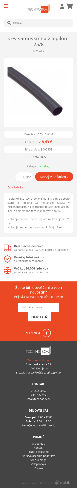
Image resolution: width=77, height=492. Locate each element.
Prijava (60, 6)
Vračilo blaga (38, 460)
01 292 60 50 (38, 390)
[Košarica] (69, 6)
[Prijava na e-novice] (39, 316)
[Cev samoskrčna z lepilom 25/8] (38, 92)
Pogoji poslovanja (38, 451)
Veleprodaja (38, 464)
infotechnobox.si (38, 399)
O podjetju (38, 443)
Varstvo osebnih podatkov (38, 456)
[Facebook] (47, 333)
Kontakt (38, 447)
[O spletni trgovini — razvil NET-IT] (62, 482)
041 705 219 (38, 395)
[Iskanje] (9, 23)
